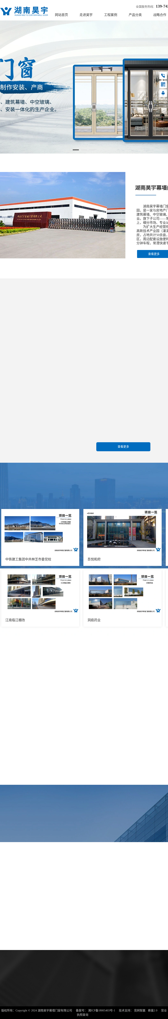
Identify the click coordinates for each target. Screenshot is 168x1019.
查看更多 (123, 446)
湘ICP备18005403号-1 (101, 1010)
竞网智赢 (139, 1010)
